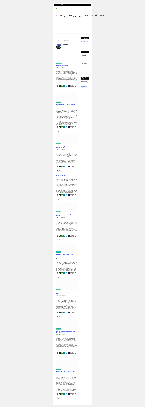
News (70, 15)
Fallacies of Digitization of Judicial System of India (65, 146)
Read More (59, 89)
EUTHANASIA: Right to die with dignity (65, 292)
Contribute (101, 15)
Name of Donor (85, 55)
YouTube (87, 15)
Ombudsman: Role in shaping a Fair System (66, 214)
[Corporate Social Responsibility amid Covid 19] (66, 98)
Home (60, 15)
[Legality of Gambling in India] (66, 248)
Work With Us (96, 15)
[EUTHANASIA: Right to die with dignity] (66, 285)
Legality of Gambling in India (64, 254)
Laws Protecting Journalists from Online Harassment (65, 372)
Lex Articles (59, 102)
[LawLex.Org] (63, 10)
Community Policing (62, 65)
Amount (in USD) (84, 63)
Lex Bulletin (80, 15)
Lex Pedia (74, 15)
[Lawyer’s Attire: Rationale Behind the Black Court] (66, 325)
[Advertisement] (72, 25)
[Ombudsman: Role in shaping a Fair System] (66, 207)
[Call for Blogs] (85, 45)
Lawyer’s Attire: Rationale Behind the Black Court (65, 331)
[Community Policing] (66, 59)
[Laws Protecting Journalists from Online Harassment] (66, 365)
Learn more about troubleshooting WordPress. (84, 87)
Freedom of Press (61, 175)
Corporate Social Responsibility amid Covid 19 (66, 105)
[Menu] (56, 15)
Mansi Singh (66, 44)
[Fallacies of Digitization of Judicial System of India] (66, 139)
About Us (65, 15)
